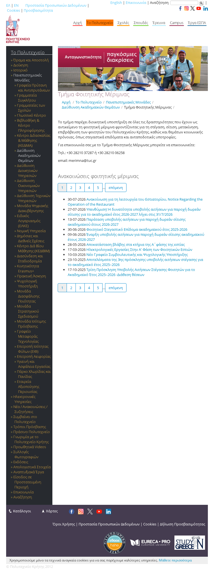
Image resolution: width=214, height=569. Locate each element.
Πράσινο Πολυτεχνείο (31, 431)
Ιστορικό (20, 70)
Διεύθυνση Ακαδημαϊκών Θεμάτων (29, 155)
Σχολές (123, 22)
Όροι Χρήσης (64, 524)
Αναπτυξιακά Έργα (28, 471)
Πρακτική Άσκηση (31, 276)
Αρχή (77, 22)
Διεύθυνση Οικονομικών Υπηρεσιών (28, 185)
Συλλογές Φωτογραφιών (25, 454)
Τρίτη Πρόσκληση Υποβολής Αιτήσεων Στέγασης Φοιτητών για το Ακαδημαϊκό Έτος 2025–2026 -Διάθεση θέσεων (131, 272)
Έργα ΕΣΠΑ (197, 22)
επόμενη (116, 187)
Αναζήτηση (22, 497)
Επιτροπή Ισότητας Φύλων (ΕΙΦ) (32, 349)
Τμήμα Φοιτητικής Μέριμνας (148, 107)
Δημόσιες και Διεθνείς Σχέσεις (30, 238)
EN (16, 5)
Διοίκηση (20, 65)
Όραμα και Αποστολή (31, 60)
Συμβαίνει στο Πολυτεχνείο (25, 419)
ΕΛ (8, 5)
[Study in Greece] (189, 542)
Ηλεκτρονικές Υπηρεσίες (24, 399)
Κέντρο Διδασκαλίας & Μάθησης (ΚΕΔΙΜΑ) (33, 140)
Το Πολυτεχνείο (100, 22)
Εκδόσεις (20, 461)
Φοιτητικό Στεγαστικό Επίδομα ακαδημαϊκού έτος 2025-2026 (136, 229)
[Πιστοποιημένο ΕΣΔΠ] (114, 542)
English (116, 2)
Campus (176, 22)
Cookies (13, 10)
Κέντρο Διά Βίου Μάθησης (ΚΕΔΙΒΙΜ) (33, 248)
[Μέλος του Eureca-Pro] (150, 542)
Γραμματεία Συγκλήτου (27, 98)
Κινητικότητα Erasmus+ (28, 268)
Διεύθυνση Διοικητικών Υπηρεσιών (27, 170)
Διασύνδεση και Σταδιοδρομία (30, 258)
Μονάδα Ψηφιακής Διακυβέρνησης (32, 208)
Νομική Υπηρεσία (31, 230)
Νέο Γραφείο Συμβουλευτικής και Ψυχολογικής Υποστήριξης (137, 254)
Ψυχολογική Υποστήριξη (27, 284)
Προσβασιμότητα (38, 10)
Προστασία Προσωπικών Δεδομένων (55, 5)
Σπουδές (141, 22)
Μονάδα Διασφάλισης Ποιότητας (28, 296)
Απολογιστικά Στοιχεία (32, 466)
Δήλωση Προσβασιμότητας (182, 524)
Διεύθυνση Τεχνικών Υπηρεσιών (33, 198)
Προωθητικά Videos (29, 446)
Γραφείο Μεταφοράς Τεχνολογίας (28, 336)
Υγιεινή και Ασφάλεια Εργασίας (33, 364)
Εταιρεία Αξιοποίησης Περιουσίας (28, 386)
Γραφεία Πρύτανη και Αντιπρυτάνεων (33, 88)
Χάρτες (52, 510)
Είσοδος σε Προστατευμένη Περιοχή (27, 481)
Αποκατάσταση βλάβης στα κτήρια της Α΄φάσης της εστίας (135, 244)
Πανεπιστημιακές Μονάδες (27, 78)
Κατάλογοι (22, 510)
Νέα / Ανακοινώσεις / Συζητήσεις (30, 409)
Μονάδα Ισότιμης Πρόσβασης (31, 324)
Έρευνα (159, 22)
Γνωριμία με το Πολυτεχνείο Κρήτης (31, 439)
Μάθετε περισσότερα (175, 560)
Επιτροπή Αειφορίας (34, 356)
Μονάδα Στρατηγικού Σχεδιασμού (28, 311)
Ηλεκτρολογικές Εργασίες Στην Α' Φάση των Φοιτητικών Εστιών (139, 249)
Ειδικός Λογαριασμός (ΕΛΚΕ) (28, 220)
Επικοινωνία (136, 2)
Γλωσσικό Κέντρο (31, 115)
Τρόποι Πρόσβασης (29, 426)
